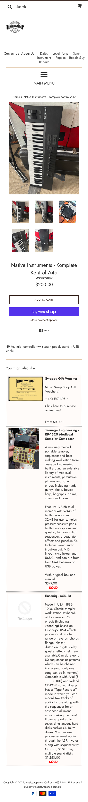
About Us (27, 53)
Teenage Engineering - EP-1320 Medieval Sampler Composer (62, 434)
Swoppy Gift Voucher (61, 378)
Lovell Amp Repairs (60, 55)
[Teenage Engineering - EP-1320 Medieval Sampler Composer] (23, 448)
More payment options (44, 320)
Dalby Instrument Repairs (44, 57)
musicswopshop (34, 782)
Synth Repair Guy (77, 55)
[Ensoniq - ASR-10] (25, 610)
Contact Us (11, 53)
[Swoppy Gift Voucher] (25, 389)
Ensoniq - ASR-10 (58, 595)
